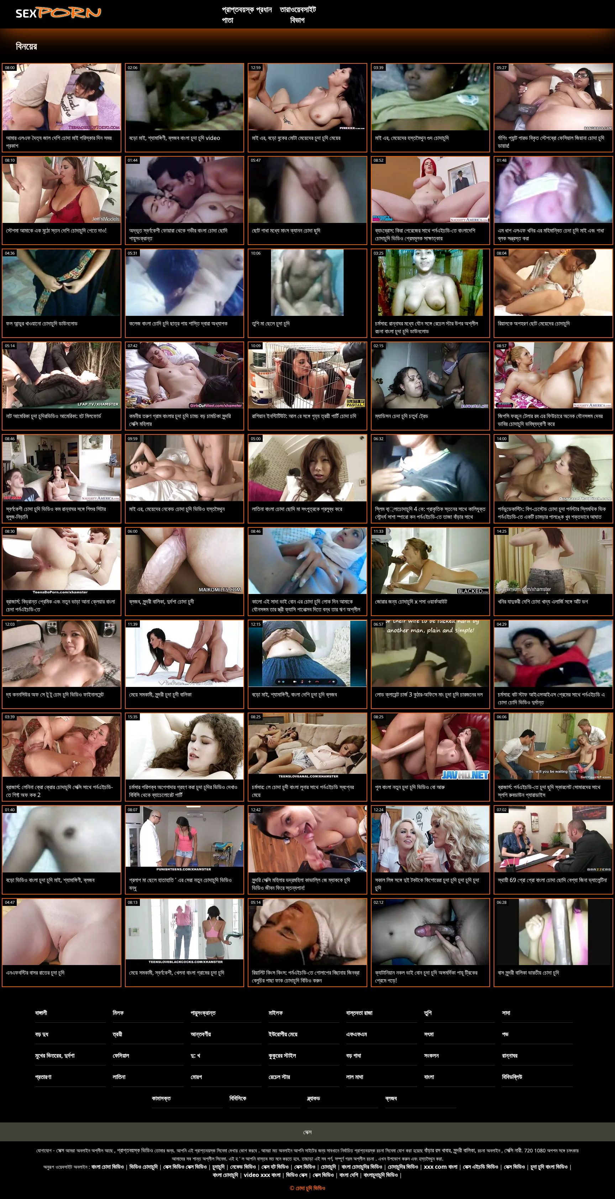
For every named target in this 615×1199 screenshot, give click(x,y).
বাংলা (429, 1077)
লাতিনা (119, 1077)
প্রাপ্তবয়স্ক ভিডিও (135, 1150)
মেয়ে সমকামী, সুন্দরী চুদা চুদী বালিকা (160, 694)
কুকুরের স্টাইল (282, 1055)
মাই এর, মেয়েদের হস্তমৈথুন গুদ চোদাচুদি (412, 138)
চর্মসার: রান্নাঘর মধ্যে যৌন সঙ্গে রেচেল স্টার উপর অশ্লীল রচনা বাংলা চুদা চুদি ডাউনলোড (426, 327)
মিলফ (118, 1012)
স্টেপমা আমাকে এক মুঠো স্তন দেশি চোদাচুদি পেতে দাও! (56, 230)
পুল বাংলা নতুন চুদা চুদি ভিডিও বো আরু (410, 787)
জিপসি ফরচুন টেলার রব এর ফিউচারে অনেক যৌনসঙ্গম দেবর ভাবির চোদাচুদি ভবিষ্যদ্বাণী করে (550, 420)
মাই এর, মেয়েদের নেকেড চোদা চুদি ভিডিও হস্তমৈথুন (177, 509)
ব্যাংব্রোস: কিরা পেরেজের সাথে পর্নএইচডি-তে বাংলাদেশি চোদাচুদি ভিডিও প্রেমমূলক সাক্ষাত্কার (425, 234)
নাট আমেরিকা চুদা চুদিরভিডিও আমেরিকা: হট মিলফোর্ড (53, 416)
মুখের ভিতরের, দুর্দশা (54, 1055)
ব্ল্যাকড (314, 1098)
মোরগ (196, 1077)
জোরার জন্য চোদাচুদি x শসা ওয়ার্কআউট (411, 601)
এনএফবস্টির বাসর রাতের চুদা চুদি (35, 972)
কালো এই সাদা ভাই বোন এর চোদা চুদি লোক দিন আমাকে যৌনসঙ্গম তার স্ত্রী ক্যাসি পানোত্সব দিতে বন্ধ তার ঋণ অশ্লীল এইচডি (306, 609)
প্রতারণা (43, 1077)
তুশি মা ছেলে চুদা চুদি (271, 323)
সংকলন (431, 1055)
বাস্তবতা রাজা (359, 1012)
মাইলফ (276, 1012)
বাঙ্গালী (41, 1012)
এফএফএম (356, 1034)
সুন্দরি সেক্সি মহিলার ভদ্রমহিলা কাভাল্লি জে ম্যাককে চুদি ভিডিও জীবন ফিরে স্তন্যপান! (301, 884)
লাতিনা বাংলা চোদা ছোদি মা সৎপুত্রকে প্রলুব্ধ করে (297, 509)
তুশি (428, 1012)
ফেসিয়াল (121, 1055)
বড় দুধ (41, 1034)
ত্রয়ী (117, 1034)
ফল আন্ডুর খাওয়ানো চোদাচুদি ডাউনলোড (42, 323)
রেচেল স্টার (279, 1077)
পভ (505, 1034)
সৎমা (428, 1034)
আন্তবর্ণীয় (201, 1034)
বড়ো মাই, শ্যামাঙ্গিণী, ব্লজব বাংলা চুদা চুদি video (174, 138)
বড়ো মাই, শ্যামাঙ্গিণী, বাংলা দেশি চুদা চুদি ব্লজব (294, 694)
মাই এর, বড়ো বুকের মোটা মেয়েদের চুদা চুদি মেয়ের (296, 138)
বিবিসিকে (238, 1098)
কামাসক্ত (161, 1098)
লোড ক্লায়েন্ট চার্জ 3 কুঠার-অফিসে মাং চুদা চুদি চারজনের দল (429, 694)
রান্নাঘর (509, 1055)
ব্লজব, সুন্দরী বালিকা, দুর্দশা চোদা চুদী (161, 601)
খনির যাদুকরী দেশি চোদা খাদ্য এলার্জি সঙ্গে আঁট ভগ (543, 601)
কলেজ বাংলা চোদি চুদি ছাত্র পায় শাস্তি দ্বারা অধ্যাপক (178, 323)
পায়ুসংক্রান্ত (203, 1012)
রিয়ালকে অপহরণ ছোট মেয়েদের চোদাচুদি (534, 323)
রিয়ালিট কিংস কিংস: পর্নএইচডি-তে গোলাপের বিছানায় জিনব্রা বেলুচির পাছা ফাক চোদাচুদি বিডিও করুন (305, 976)
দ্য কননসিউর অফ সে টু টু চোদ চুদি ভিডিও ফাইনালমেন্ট (55, 694)
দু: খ (195, 1055)
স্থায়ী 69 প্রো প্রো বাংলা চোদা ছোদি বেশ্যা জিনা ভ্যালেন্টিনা (552, 880)
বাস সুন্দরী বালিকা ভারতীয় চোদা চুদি (528, 972)
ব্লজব (391, 1098)
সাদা (506, 1012)
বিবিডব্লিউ (512, 1077)
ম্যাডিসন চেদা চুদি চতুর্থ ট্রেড (401, 416)
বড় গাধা (353, 1055)
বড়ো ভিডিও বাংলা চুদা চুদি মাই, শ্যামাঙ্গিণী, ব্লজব (50, 880)
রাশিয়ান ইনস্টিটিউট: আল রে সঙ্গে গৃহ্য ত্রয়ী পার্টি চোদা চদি (304, 416)
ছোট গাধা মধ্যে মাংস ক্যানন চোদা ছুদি (286, 230)
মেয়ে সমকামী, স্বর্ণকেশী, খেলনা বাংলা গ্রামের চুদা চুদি (176, 972)
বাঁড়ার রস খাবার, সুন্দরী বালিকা (449, 1150)
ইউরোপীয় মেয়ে (283, 1034)
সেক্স (307, 1132)
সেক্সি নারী (512, 1150)
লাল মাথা (354, 1077)
